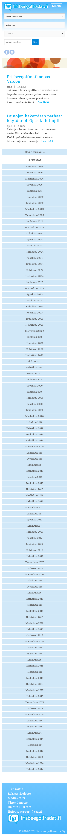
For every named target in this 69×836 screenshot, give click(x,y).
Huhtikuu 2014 (34, 757)
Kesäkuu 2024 (35, 257)
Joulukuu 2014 (34, 708)
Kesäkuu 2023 (35, 312)
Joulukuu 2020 (34, 379)
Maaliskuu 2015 (34, 690)
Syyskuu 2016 (34, 586)
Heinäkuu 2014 (34, 738)
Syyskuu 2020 (35, 385)
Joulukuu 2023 (34, 282)
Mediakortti (16, 798)
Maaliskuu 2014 (34, 763)
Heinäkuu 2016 (34, 598)
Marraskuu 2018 (34, 446)
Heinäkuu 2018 (34, 470)
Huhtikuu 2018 (34, 489)
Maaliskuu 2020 (34, 416)
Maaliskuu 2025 (34, 209)
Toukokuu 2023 (35, 318)
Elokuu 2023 (34, 300)
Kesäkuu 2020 (35, 404)
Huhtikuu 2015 (34, 684)
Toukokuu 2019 (34, 434)
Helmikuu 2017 (35, 556)
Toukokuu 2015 (34, 678)
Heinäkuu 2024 (35, 251)
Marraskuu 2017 (34, 507)
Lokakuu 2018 (34, 452)
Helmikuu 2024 (34, 276)
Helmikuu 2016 (34, 629)
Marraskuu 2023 (34, 288)
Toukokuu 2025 (35, 203)
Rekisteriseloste (19, 793)
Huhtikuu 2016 (34, 617)
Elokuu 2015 (34, 659)
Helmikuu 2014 (34, 769)
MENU (56, 6)
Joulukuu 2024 (34, 221)
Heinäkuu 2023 (35, 306)
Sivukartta (15, 789)
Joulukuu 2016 (34, 568)
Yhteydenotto (18, 802)
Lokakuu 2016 (34, 580)
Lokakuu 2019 (34, 422)
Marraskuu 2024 (34, 227)
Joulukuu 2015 (34, 635)
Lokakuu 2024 (34, 233)
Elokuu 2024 (34, 245)
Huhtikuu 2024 (34, 270)
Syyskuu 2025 (35, 184)
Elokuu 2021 (34, 361)
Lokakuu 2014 (34, 720)
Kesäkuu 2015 (34, 671)
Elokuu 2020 (34, 391)
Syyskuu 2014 (34, 726)
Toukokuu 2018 (34, 483)
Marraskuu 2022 (34, 330)
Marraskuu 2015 (34, 641)
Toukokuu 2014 (34, 751)
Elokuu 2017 (34, 525)
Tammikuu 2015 (34, 702)
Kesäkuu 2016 (34, 604)
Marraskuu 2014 (34, 714)
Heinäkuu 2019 (34, 428)
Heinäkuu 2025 (35, 197)
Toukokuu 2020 (35, 409)
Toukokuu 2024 (35, 263)
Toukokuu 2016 (34, 610)
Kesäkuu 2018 (34, 477)
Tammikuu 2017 (34, 562)
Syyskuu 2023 (35, 294)
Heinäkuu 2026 (35, 166)
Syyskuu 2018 (34, 458)
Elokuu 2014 (34, 732)
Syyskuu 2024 (35, 239)
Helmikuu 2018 (34, 501)
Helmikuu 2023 (34, 324)
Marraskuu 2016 (34, 574)
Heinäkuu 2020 (35, 397)
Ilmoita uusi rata (19, 807)
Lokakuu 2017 (35, 513)
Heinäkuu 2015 (34, 665)
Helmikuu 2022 (34, 355)
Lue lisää (43, 102)
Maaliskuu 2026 (34, 178)
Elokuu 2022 (34, 336)
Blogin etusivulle (34, 151)
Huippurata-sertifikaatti (25, 811)
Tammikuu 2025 (34, 215)
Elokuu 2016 (34, 592)
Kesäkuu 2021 (34, 373)
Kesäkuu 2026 (35, 172)
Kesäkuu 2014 (34, 744)
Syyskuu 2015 (34, 653)
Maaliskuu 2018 (34, 495)
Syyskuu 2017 (34, 519)
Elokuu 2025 (34, 190)
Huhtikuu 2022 (34, 349)
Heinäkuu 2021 (34, 367)
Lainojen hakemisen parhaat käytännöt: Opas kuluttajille (34, 118)
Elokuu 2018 (34, 464)
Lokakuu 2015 (34, 647)
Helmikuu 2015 (34, 696)
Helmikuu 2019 (34, 440)
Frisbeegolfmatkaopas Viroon (28, 79)
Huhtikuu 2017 (34, 550)
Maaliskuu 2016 (34, 623)
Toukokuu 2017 (34, 544)
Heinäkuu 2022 (35, 343)
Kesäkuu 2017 (34, 537)
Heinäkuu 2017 (34, 531)
